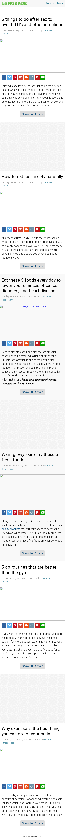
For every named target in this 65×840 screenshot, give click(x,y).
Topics (50, 3)
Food (4, 300)
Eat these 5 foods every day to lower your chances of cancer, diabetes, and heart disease (31, 285)
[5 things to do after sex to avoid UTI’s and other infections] (32, 56)
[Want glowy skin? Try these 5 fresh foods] (32, 491)
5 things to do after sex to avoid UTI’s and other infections (32, 22)
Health (5, 33)
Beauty (5, 469)
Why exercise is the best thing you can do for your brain (31, 731)
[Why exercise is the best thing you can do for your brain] (32, 765)
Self (10, 185)
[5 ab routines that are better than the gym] (32, 604)
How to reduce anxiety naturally (32, 176)
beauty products (11, 529)
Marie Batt (48, 30)
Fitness (5, 581)
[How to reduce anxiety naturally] (32, 208)
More (60, 3)
